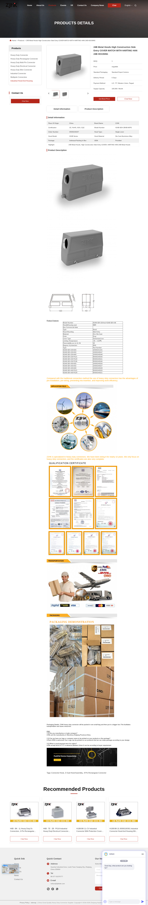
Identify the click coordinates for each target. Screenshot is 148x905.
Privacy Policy (24, 902)
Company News (97, 5)
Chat (114, 5)
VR (72, 5)
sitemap (33, 902)
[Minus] (142, 854)
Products (52, 5)
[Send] (142, 901)
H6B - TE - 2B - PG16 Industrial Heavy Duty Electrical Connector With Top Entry (55, 830)
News (16, 875)
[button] (13, 817)
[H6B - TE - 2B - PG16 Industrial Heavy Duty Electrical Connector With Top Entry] (57, 812)
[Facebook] (52, 889)
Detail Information (62, 109)
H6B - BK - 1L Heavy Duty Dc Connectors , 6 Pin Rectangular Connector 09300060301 (22, 830)
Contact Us (82, 5)
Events (63, 5)
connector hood (57, 773)
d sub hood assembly (74, 773)
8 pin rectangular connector (95, 773)
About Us (40, 5)
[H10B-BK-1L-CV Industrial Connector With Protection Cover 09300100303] (90, 812)
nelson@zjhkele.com (58, 883)
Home (29, 5)
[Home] (12, 5)
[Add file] (105, 901)
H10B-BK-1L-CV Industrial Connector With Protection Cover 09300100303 (89, 830)
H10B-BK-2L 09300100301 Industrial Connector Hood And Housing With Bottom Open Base (124, 830)
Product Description (94, 109)
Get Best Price (104, 99)
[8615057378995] (57, 889)
